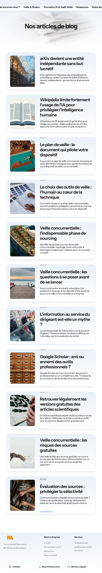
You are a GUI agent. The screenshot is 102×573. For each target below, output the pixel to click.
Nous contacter (50, 555)
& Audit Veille (65, 7)
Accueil (47, 543)
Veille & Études (32, 7)
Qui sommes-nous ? (52, 547)
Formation (49, 7)
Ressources (49, 551)
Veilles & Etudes (81, 543)
